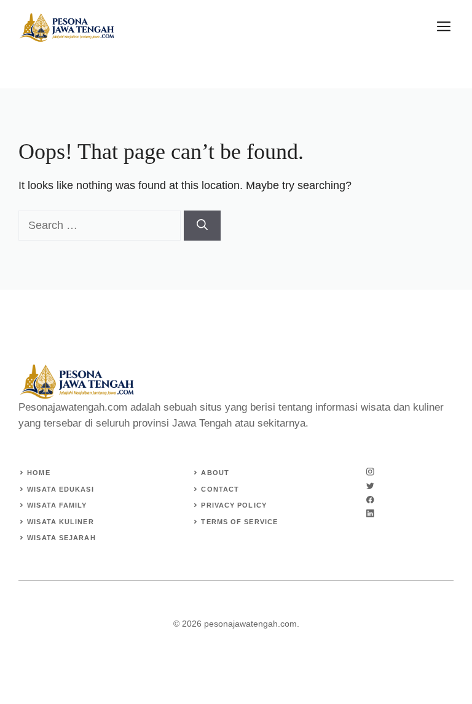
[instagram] (370, 472)
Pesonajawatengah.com (72, 407)
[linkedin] (370, 513)
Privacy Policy (233, 505)
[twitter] (370, 486)
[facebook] (370, 500)
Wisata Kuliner (60, 521)
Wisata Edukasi (60, 489)
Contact (220, 489)
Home (38, 472)
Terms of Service (239, 521)
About (215, 472)
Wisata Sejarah (61, 537)
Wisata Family (57, 505)
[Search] (202, 226)
